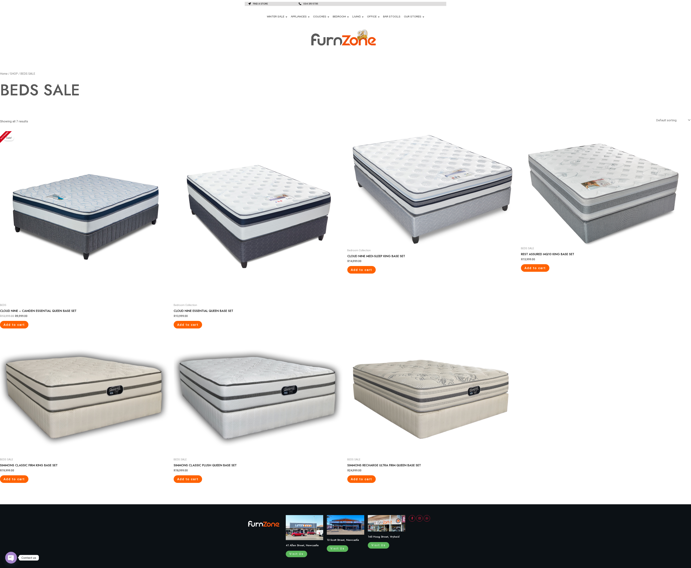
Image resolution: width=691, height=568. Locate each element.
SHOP (14, 73)
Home (4, 73)
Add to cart (14, 324)
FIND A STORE (260, 3)
